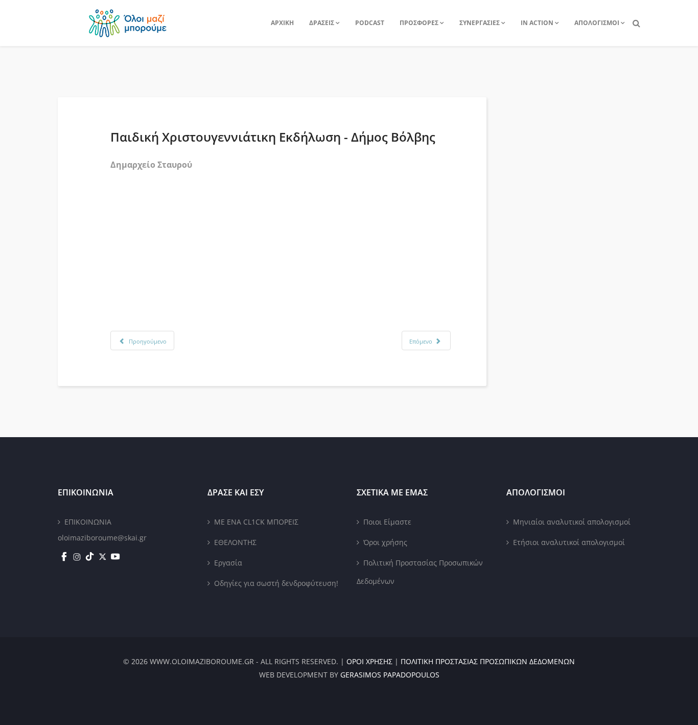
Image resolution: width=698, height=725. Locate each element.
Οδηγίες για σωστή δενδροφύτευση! (276, 583)
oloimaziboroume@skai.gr (102, 537)
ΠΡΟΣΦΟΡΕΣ (419, 22)
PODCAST (369, 22)
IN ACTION (537, 22)
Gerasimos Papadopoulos (389, 674)
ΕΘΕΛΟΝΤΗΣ (235, 542)
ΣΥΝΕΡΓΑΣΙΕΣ (479, 22)
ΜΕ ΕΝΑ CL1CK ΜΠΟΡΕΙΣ (256, 522)
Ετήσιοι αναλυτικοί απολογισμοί (569, 542)
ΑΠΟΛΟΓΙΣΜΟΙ (596, 22)
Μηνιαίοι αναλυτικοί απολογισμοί (572, 522)
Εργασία (228, 563)
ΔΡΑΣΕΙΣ (321, 22)
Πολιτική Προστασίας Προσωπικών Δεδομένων (420, 572)
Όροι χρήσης (385, 542)
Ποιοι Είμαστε (387, 522)
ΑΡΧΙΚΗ (282, 22)
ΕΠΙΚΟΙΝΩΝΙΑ (87, 522)
